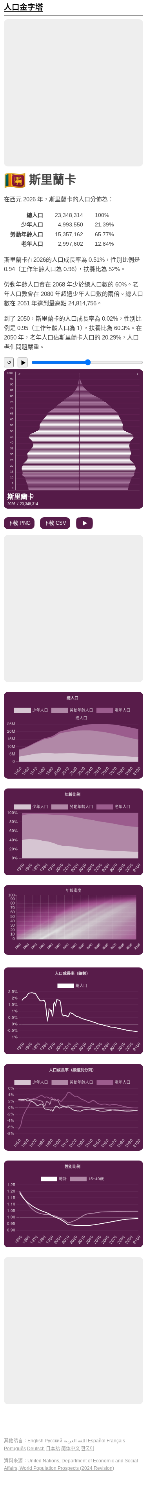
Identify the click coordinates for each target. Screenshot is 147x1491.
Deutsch (36, 1448)
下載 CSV (55, 523)
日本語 (53, 1448)
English (35, 1441)
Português (15, 1448)
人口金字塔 (23, 7)
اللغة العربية (75, 1441)
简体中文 (70, 1448)
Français (116, 1441)
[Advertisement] (73, 92)
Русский (53, 1441)
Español (96, 1441)
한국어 (87, 1448)
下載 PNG (19, 523)
